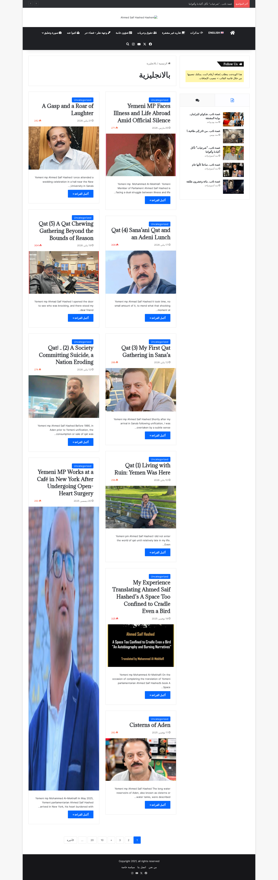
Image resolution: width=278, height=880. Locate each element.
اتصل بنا (141, 867)
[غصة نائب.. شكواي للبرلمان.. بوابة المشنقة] (233, 119)
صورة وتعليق (51, 32)
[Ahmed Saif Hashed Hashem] (139, 17)
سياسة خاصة (128, 867)
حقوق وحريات (145, 32)
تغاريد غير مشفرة (172, 32)
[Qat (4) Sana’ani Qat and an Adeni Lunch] (141, 272)
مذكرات (195, 32)
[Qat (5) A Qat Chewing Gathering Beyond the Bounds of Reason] (64, 272)
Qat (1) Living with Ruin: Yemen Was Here (142, 469)
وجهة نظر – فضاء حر (96, 32)
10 (102, 840)
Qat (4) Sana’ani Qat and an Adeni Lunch (140, 234)
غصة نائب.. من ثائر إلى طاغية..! (203, 131)
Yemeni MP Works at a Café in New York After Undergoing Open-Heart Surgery (65, 482)
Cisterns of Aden (150, 724)
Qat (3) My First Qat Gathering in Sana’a (145, 351)
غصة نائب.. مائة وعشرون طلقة (203, 181)
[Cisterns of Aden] (141, 759)
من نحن (153, 867)
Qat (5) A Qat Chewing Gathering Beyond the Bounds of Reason (66, 230)
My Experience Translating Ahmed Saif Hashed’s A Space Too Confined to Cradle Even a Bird (141, 596)
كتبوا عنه (72, 32)
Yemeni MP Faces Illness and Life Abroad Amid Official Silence (141, 113)
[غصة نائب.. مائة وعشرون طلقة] (233, 187)
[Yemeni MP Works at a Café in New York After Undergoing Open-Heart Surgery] (64, 648)
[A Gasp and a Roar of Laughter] (64, 148)
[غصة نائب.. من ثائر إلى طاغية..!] (233, 136)
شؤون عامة (122, 32)
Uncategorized (159, 99)
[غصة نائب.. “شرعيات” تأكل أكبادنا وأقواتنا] (233, 153)
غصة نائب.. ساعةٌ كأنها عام (218, 3)
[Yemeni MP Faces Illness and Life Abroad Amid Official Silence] (141, 155)
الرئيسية (163, 63)
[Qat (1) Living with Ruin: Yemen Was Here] (141, 507)
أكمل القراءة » (158, 200)
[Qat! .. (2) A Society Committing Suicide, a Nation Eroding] (64, 396)
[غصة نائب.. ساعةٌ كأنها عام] (233, 170)
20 (92, 840)
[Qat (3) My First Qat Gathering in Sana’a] (141, 389)
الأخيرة (70, 840)
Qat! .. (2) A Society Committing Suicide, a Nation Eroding (66, 355)
